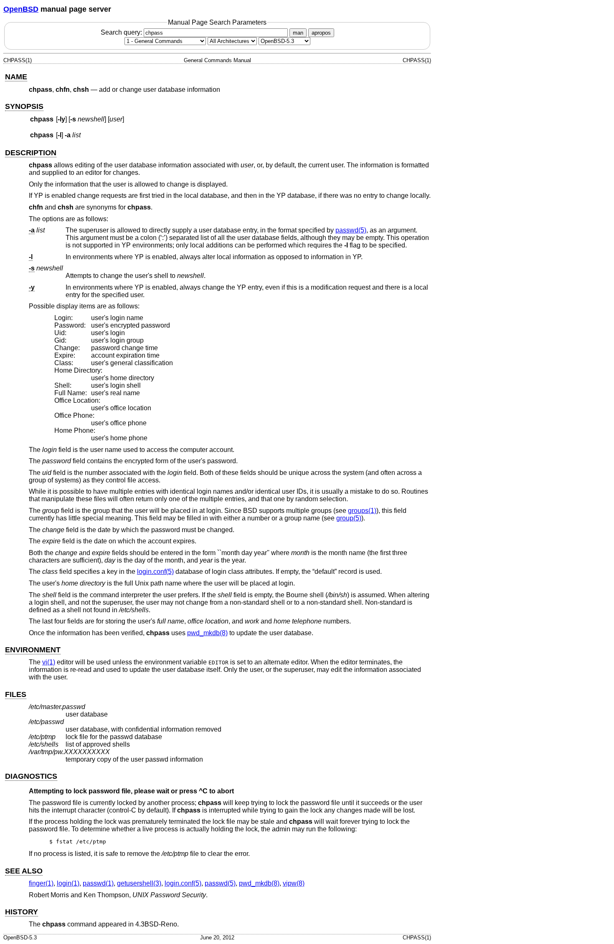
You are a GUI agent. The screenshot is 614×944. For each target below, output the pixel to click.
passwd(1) (98, 883)
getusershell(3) (139, 883)
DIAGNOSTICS (31, 776)
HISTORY (21, 912)
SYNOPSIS (24, 106)
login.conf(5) (155, 571)
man (298, 33)
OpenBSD (20, 9)
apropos (321, 33)
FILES (15, 694)
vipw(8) (293, 883)
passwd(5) (350, 230)
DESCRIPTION (30, 153)
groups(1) (362, 510)
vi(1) (48, 662)
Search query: (122, 32)
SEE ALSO (24, 871)
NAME (16, 77)
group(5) (348, 518)
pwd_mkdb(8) (207, 632)
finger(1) (41, 883)
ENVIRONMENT (33, 650)
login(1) (68, 883)
